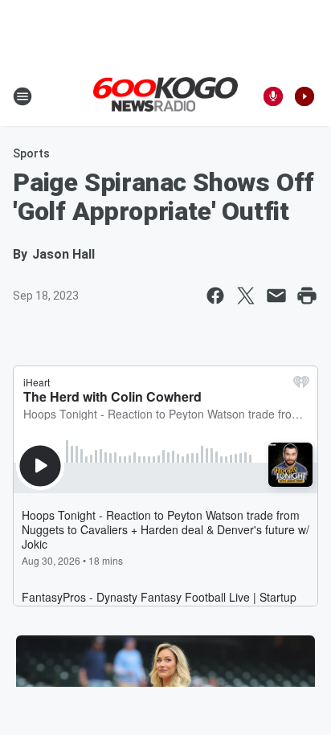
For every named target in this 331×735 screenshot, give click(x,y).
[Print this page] (307, 295)
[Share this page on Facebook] (215, 295)
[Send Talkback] (273, 96)
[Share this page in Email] (276, 295)
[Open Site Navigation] (22, 96)
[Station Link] (165, 95)
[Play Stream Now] (304, 96)
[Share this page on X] (246, 295)
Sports (31, 153)
